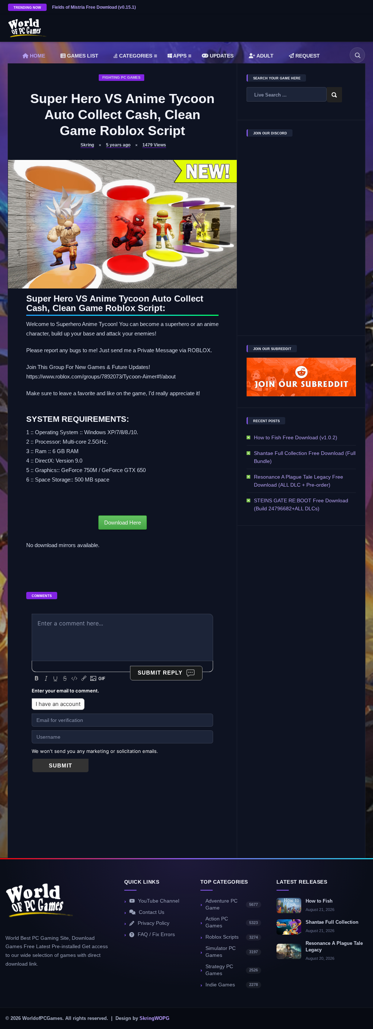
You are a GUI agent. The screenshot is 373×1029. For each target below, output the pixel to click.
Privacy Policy (153, 923)
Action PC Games (231, 922)
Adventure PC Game (231, 904)
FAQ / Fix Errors (156, 934)
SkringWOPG (154, 1018)
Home (36, 56)
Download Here (122, 522)
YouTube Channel (158, 901)
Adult (264, 56)
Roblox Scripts (231, 937)
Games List (82, 56)
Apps (179, 56)
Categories (135, 56)
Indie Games (231, 984)
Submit (60, 765)
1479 (154, 145)
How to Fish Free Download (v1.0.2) (295, 437)
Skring (87, 145)
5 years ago (118, 145)
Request (307, 56)
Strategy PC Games (231, 970)
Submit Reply (160, 672)
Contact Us (151, 912)
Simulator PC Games (231, 952)
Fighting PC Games (121, 77)
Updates (220, 56)
